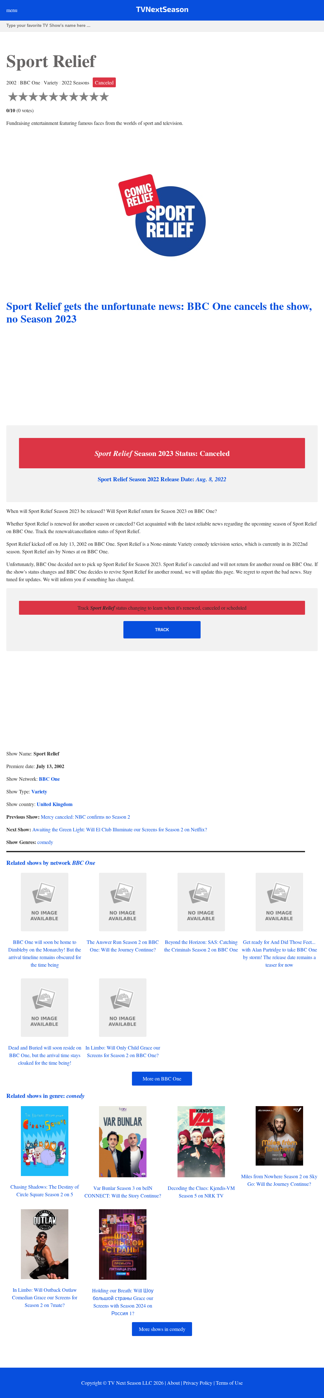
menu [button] (11, 10)
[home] (162, 10)
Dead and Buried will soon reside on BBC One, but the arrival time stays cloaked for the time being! (44, 1055)
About (173, 1382)
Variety (39, 791)
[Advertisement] (162, 376)
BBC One (49, 778)
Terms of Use (229, 1382)
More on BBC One (162, 1078)
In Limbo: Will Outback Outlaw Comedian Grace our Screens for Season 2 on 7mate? (44, 1297)
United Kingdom (54, 804)
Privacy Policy (197, 1382)
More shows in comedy (162, 1329)
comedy (45, 842)
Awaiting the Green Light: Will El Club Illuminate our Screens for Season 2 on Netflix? (119, 829)
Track (162, 629)
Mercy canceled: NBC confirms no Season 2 (85, 816)
